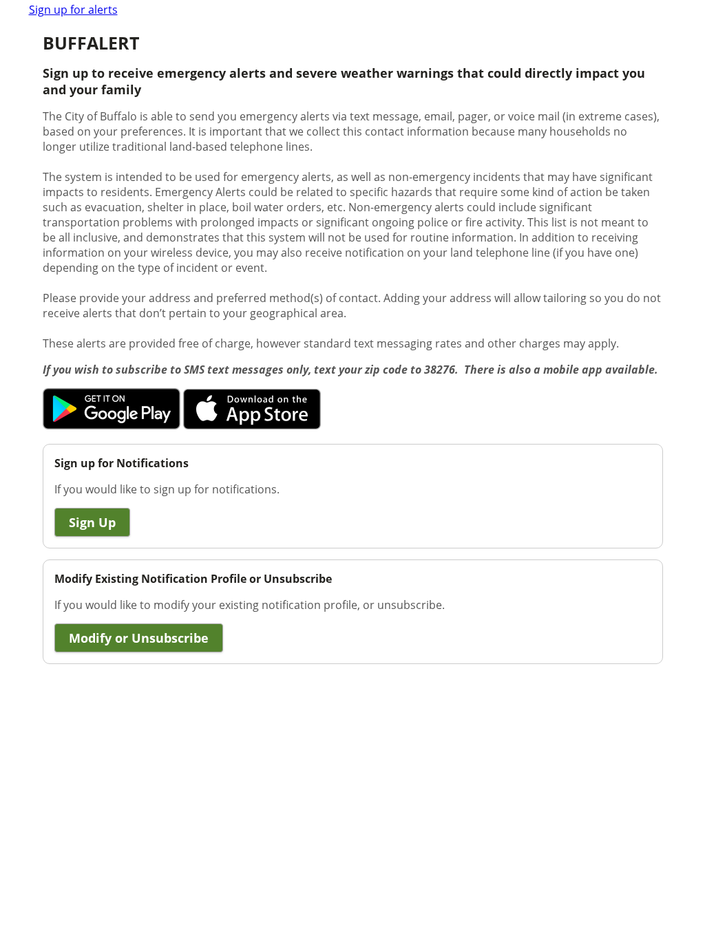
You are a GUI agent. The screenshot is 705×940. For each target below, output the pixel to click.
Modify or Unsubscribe (139, 638)
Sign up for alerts (73, 9)
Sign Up (92, 522)
